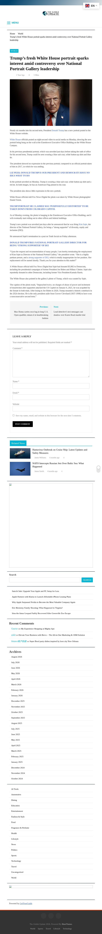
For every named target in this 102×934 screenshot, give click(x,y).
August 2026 (16, 657)
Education (15, 806)
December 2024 (18, 768)
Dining (14, 800)
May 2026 (15, 673)
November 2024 (18, 773)
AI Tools (14, 789)
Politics (14, 850)
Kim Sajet (83, 224)
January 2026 (17, 696)
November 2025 (18, 707)
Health (14, 833)
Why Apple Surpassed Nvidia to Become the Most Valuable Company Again (43, 602)
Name (16, 381)
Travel (13, 867)
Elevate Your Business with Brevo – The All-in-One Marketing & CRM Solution (52, 635)
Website (16, 404)
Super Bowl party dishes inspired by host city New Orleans (54, 641)
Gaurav (14, 629)
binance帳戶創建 (18, 641)
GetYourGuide (26, 903)
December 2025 (18, 701)
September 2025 (18, 718)
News (13, 844)
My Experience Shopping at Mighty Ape (37, 629)
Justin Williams (40, 458)
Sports (13, 855)
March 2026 (16, 684)
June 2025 (15, 734)
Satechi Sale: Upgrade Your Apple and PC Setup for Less (35, 591)
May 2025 (15, 740)
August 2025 (16, 723)
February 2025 (17, 756)
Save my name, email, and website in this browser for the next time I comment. (48, 415)
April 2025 (15, 745)
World (14, 51)
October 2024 (17, 779)
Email (16, 393)
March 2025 (16, 751)
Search (12, 574)
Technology (16, 861)
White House (15, 139)
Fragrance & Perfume (20, 828)
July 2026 (15, 662)
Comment (17, 348)
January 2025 (17, 762)
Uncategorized (17, 872)
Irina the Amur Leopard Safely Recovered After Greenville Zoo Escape (41, 613)
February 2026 (17, 690)
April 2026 (15, 679)
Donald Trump (58, 130)
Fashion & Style (18, 817)
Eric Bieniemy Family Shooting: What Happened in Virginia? (37, 608)
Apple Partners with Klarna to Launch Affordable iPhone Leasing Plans (41, 597)
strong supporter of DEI (38, 257)
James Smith (39, 471)
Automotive (16, 794)
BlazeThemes (67, 924)
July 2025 (15, 729)
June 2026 (15, 668)
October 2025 (17, 712)
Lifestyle (14, 839)
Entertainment (17, 811)
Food (13, 822)
